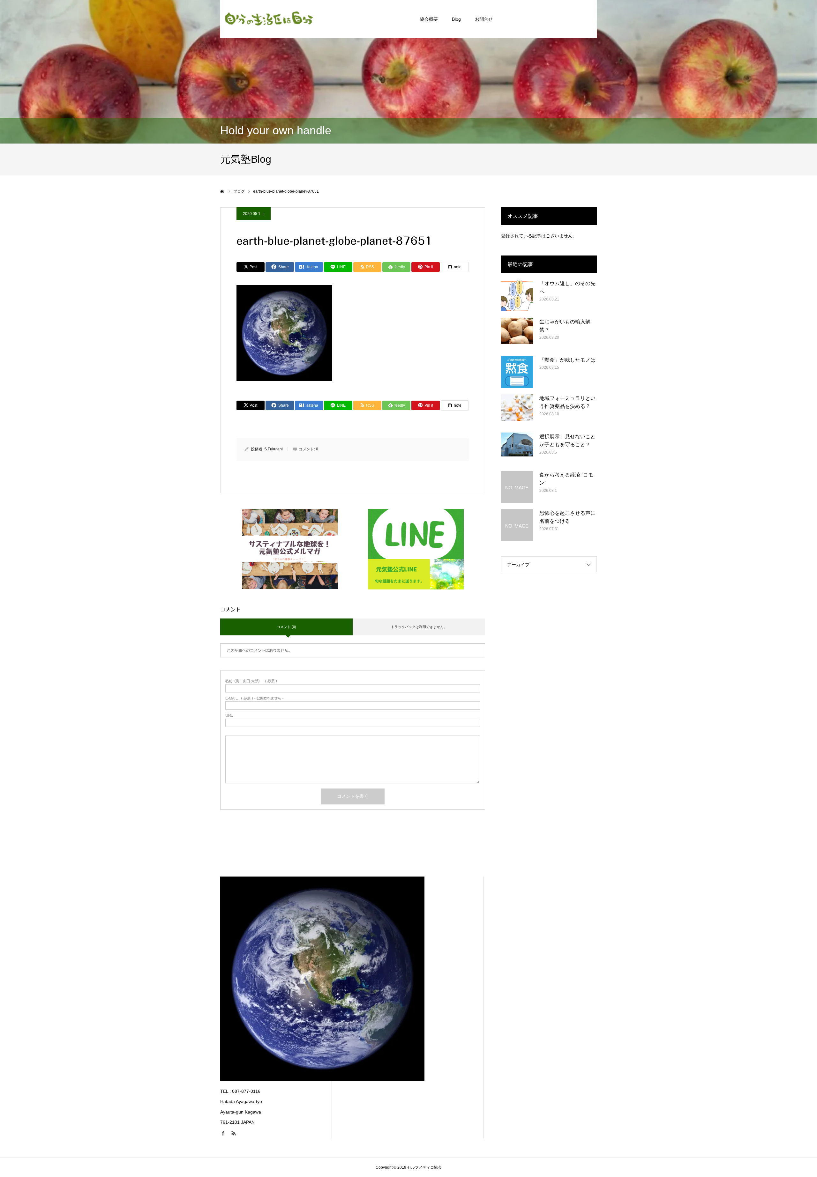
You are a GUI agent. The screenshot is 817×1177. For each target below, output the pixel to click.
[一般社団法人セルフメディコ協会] (268, 19)
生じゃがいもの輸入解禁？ (564, 326)
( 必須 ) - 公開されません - (254, 698)
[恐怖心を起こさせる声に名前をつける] (517, 525)
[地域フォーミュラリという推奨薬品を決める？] (517, 410)
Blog (456, 19)
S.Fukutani (273, 449)
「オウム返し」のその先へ (567, 287)
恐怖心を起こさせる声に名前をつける (567, 517)
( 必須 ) (251, 681)
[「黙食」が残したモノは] (517, 372)
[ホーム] (222, 191)
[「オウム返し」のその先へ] (517, 295)
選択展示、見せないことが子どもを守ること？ (567, 441)
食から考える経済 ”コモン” (566, 479)
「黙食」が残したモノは (567, 360)
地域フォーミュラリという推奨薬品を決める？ (567, 402)
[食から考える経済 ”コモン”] (517, 487)
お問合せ (484, 19)
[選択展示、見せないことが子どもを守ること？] (517, 448)
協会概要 (429, 19)
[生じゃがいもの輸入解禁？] (517, 334)
